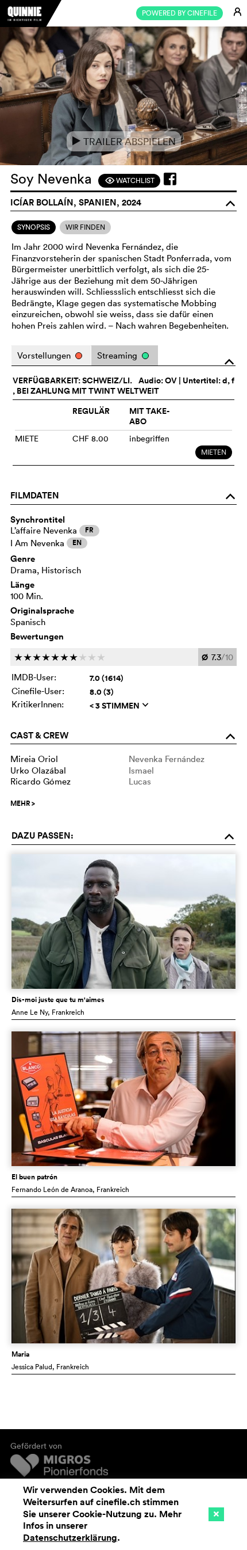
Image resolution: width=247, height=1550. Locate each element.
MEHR (22, 803)
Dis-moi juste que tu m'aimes (58, 1000)
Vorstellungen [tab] (45, 355)
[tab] (33, 227)
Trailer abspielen (124, 141)
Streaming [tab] (118, 355)
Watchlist (130, 180)
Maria (20, 1354)
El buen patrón (34, 1177)
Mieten (213, 452)
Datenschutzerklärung (70, 1538)
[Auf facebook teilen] (170, 179)
